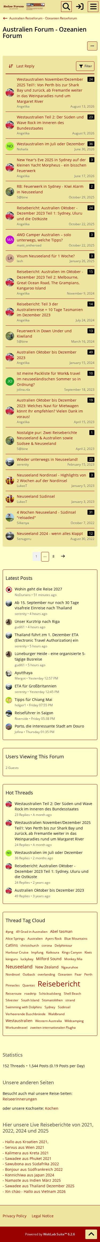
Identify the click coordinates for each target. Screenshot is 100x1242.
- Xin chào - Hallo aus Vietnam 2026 (34, 1191)
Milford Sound (49, 958)
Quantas (28, 985)
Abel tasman (61, 931)
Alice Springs (15, 938)
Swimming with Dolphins (24, 1007)
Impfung (37, 952)
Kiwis (88, 952)
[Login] (79, 6)
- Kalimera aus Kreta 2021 (26, 1152)
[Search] (66, 6)
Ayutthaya (24, 672)
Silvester (12, 1000)
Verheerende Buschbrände (26, 1014)
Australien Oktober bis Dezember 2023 (49, 890)
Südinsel (64, 1007)
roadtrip (30, 993)
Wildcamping (74, 1021)
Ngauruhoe (69, 967)
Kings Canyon (72, 952)
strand (70, 1000)
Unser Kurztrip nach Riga (37, 621)
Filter (88, 66)
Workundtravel (16, 1027)
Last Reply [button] (25, 66)
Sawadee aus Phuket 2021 (28, 1158)
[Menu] (93, 6)
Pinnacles (13, 985)
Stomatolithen (52, 1000)
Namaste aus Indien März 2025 (33, 1180)
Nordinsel (13, 974)
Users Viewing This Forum (35, 756)
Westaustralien (19, 1020)
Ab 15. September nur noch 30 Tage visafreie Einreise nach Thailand (47, 605)
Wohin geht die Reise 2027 (38, 589)
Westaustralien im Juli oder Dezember (49, 852)
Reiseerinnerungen (20, 1098)
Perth (88, 974)
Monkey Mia (73, 959)
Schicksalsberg (50, 993)
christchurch (30, 945)
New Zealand (47, 966)
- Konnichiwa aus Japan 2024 (28, 1174)
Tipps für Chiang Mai (33, 699)
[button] (92, 45)
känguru (12, 959)
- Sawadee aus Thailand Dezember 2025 (38, 1185)
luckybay (27, 959)
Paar (78, 974)
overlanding (46, 974)
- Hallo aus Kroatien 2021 (25, 1141)
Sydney (50, 1007)
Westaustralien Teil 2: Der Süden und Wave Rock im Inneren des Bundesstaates (53, 806)
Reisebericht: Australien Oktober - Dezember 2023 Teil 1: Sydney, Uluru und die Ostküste (52, 871)
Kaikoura (52, 952)
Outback (29, 974)
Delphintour (63, 945)
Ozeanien (65, 974)
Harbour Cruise (17, 952)
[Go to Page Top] (91, 1234)
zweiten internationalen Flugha (53, 1027)
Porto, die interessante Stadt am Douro (49, 726)
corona (47, 945)
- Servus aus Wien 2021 (23, 1147)
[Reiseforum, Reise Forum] (24, 6)
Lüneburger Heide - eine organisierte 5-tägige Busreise (50, 656)
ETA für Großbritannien (36, 685)
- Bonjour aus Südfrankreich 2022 (33, 1169)
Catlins (12, 945)
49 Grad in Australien (31, 931)
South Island (30, 1000)
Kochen (51, 1108)
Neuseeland (19, 966)
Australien (35, 938)
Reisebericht (59, 984)
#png (9, 931)
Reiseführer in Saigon (34, 712)
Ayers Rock (53, 938)
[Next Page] (63, 556)
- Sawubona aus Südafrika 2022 (31, 1163)
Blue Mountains (75, 938)
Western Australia (48, 1021)
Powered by (50, 1234)
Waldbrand (56, 1014)
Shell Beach (72, 993)
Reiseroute (14, 993)
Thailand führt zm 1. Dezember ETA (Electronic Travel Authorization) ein (46, 637)
